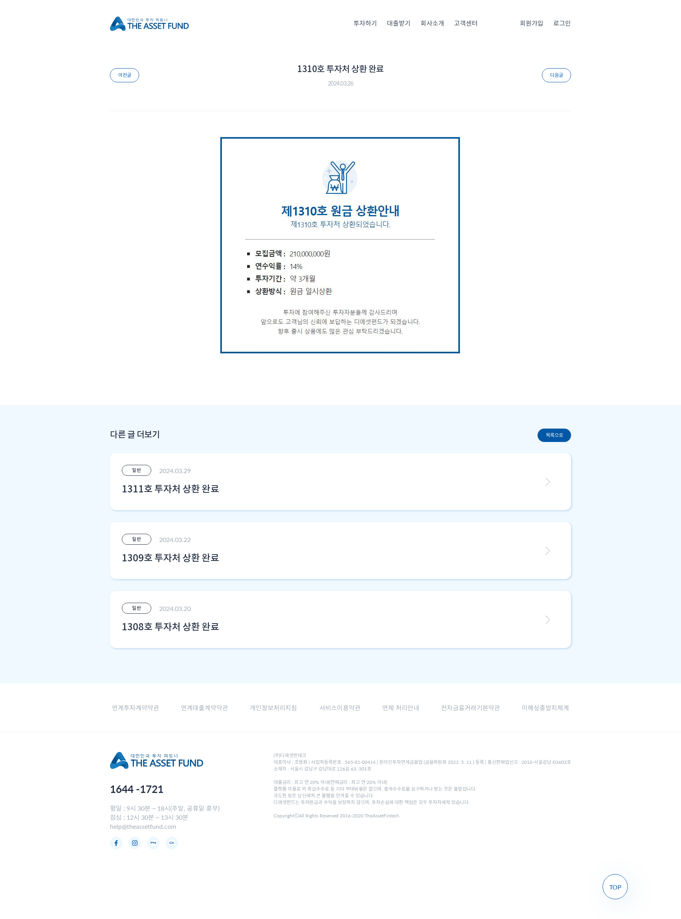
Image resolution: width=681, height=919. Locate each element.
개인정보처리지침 (273, 707)
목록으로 (554, 435)
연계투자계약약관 (135, 707)
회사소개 (432, 23)
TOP (615, 887)
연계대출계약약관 (204, 707)
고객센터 (466, 23)
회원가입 (531, 23)
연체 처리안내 (400, 707)
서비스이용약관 (340, 707)
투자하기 (365, 23)
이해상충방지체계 (545, 707)
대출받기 (399, 23)
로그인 (562, 23)
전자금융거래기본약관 (470, 707)
